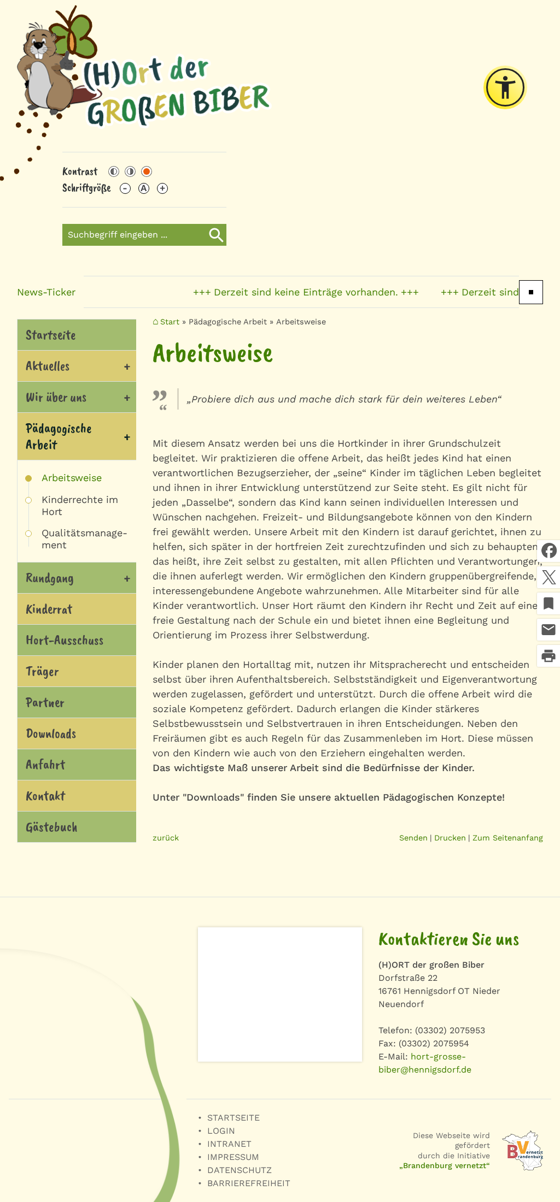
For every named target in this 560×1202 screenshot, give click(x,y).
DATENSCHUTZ (239, 1170)
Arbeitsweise (72, 477)
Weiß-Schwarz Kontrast (130, 171)
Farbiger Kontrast (146, 171)
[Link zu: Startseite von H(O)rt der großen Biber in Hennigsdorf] (144, 76)
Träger (42, 671)
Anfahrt (45, 764)
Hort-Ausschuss (64, 640)
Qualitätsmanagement (84, 538)
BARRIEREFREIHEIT (248, 1183)
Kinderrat (49, 609)
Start (169, 321)
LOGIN (221, 1131)
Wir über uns (56, 397)
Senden (413, 837)
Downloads (51, 733)
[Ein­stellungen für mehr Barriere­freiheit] (505, 87)
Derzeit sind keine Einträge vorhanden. (289, 292)
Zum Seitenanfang (507, 837)
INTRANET (229, 1144)
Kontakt (45, 795)
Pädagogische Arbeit (59, 436)
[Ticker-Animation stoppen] (531, 292)
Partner (45, 702)
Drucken (450, 837)
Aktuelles (47, 366)
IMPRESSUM (233, 1157)
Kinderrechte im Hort (80, 505)
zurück (166, 837)
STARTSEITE (233, 1117)
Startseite (51, 335)
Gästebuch (52, 827)
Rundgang (50, 578)
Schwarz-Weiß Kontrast (113, 171)
